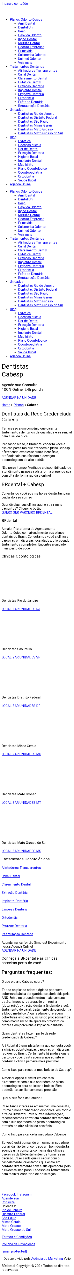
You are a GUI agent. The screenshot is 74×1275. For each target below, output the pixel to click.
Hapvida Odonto (30, 35)
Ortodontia (26, 98)
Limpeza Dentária (31, 94)
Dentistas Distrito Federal (37, 118)
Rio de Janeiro (12, 1210)
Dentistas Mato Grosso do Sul (40, 133)
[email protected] (14, 1251)
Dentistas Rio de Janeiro (36, 114)
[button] (37, 982)
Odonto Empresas (31, 47)
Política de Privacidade (18, 1244)
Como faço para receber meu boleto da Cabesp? (37, 1070)
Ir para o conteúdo (15, 4)
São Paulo (9, 1218)
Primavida (25, 51)
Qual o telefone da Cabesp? (22, 1098)
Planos (19, 405)
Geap (21, 31)
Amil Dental (26, 23)
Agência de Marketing (47, 1259)
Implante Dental (30, 90)
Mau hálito (25, 165)
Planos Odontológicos (26, 19)
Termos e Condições (17, 1237)
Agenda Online (20, 184)
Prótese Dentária (30, 102)
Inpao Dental (27, 39)
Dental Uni (25, 27)
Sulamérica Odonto (32, 55)
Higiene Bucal (28, 157)
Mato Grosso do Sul (16, 1230)
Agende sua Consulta (10, 1200)
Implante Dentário (15, 901)
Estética (24, 141)
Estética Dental (29, 82)
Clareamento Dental (32, 78)
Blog (13, 137)
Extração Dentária (31, 86)
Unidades (16, 110)
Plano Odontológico (32, 168)
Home (6, 405)
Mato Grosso (11, 1226)
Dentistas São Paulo (33, 121)
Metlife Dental (29, 43)
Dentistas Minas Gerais (35, 125)
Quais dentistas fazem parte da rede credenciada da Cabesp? (29, 1035)
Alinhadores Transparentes (37, 70)
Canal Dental (27, 74)
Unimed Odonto (29, 59)
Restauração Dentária (34, 106)
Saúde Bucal (27, 180)
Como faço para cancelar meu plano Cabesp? (34, 1134)
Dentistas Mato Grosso (35, 129)
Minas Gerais (11, 1222)
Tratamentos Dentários (27, 67)
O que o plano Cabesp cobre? (23, 982)
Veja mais (25, 63)
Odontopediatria (30, 172)
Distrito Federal (13, 1214)
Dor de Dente (28, 149)
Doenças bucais (29, 145)
